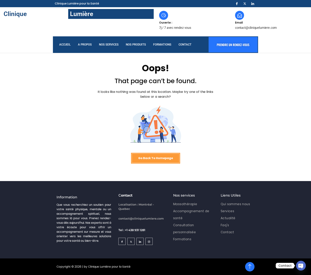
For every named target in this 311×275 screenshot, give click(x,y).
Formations (162, 44)
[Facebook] (237, 3)
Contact (185, 44)
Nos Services (109, 44)
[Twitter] (244, 3)
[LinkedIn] (252, 3)
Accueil (65, 44)
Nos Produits (136, 44)
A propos (85, 44)
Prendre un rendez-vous (233, 44)
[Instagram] (149, 241)
